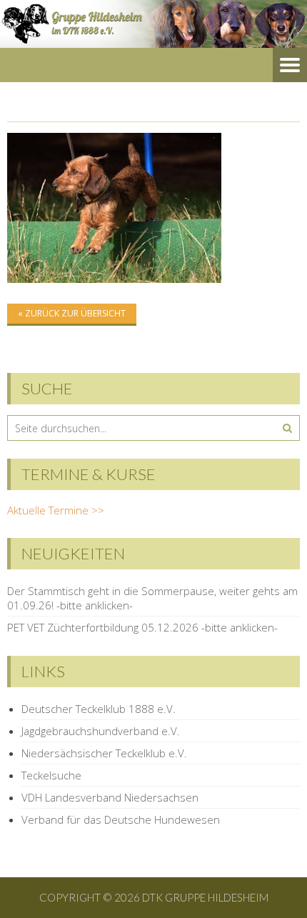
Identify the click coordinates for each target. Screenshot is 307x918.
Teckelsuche (51, 775)
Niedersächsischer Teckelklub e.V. (104, 753)
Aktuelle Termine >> (55, 510)
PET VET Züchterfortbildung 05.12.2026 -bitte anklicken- (142, 627)
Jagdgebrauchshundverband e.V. (100, 731)
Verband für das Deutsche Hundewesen (120, 819)
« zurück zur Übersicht (72, 313)
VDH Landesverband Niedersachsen (109, 797)
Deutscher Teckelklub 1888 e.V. (98, 709)
